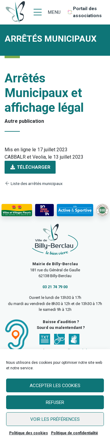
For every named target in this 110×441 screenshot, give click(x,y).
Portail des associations (87, 12)
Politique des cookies (28, 433)
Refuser (55, 402)
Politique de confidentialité (74, 433)
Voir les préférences (55, 419)
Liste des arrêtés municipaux (36, 183)
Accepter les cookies (55, 385)
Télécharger (33, 167)
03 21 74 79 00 (55, 287)
